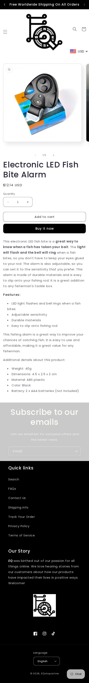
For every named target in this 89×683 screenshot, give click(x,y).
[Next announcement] (84, 4)
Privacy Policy (18, 526)
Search (13, 479)
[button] (5, 31)
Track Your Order (21, 517)
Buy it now (44, 228)
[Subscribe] (76, 451)
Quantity (9, 194)
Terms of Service (21, 535)
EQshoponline (50, 673)
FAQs (12, 489)
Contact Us (17, 498)
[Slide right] (53, 155)
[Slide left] (35, 155)
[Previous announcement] (4, 4)
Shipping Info (18, 507)
